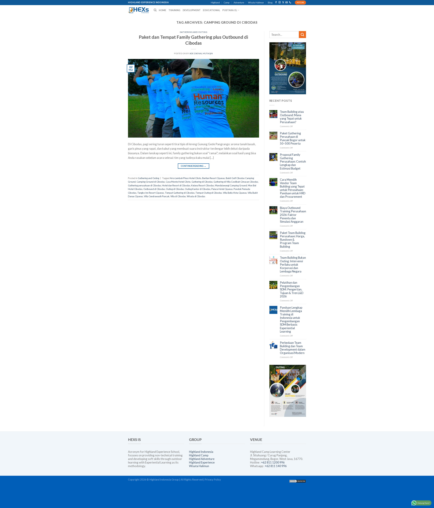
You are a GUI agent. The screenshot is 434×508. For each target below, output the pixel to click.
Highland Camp (198, 455)
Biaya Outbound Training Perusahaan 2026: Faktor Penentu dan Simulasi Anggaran (293, 214)
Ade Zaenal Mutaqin (201, 53)
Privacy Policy (213, 479)
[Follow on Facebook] (276, 2)
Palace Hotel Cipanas (222, 189)
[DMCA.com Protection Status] (297, 480)
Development (192, 10)
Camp (227, 2)
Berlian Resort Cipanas (213, 178)
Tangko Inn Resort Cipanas (150, 192)
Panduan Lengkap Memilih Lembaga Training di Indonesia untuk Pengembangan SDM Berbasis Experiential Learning (291, 319)
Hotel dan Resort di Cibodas (176, 185)
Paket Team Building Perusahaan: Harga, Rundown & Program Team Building (292, 239)
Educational (211, 10)
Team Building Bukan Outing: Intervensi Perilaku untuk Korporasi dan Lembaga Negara (293, 264)
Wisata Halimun (256, 2)
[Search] (155, 10)
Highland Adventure (201, 459)
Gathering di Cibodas (202, 181)
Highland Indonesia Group (164, 479)
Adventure (239, 2)
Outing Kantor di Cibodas (197, 189)
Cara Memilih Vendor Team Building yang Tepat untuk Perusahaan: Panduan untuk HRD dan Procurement (292, 188)
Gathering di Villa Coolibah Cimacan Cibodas (236, 181)
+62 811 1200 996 (273, 462)
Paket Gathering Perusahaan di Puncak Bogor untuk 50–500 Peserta (292, 138)
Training (174, 10)
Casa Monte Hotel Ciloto (178, 181)
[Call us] (290, 2)
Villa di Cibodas (178, 196)
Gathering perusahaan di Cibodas (144, 185)
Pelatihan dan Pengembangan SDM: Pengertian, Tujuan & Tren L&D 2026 (291, 289)
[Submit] (302, 34)
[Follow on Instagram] (280, 2)
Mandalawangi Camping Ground (231, 185)
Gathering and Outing (193, 32)
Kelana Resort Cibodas (202, 185)
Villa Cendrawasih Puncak (156, 196)
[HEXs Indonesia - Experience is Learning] (138, 10)
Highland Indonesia (201, 451)
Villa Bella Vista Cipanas (235, 192)
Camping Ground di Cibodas (151, 181)
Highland (215, 2)
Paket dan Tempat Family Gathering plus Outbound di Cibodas (193, 40)
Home (162, 10)
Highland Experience (202, 462)
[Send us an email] (286, 2)
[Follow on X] (283, 2)
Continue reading (193, 166)
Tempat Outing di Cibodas (208, 192)
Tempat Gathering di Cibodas (179, 192)
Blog (270, 2)
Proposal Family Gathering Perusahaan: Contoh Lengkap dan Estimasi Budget (293, 161)
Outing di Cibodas (175, 189)
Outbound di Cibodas (154, 189)
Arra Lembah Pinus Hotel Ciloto (185, 178)
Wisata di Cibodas (196, 196)
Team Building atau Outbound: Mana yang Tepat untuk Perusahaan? (292, 117)
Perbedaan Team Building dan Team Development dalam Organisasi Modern (292, 348)
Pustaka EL (229, 10)
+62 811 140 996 (276, 466)
